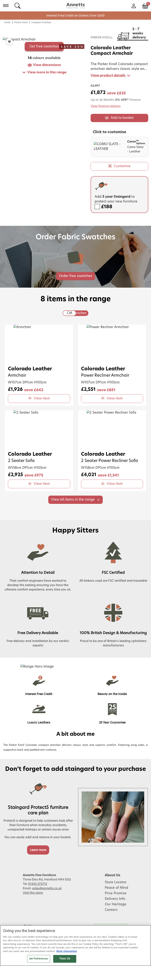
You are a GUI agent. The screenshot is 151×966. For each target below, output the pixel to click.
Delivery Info (115, 899)
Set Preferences (38, 959)
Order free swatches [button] (75, 276)
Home (7, 22)
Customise (122, 166)
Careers (111, 910)
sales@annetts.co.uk (47, 888)
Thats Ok (64, 959)
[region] (75, 945)
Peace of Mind (116, 887)
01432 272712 (37, 884)
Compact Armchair (41, 22)
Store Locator (116, 882)
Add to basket (122, 118)
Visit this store (33, 892)
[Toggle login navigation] (134, 5)
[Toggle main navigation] (6, 5)
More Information (66, 951)
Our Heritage (115, 904)
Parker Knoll (20, 22)
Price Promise (116, 893)
